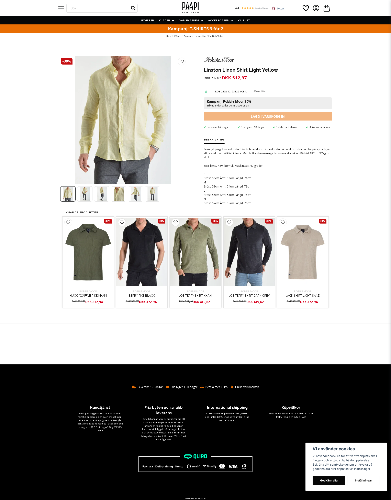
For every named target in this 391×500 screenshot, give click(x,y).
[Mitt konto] (316, 8)
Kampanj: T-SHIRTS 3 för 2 (195, 29)
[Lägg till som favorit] (305, 8)
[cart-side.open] (326, 8)
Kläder (164, 20)
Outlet (244, 20)
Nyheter (147, 20)
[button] (133, 8)
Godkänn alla (329, 480)
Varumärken (189, 20)
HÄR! (303, 416)
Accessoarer (218, 20)
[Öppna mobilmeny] (61, 8)
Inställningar (363, 480)
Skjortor (187, 36)
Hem (168, 36)
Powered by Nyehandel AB (195, 498)
